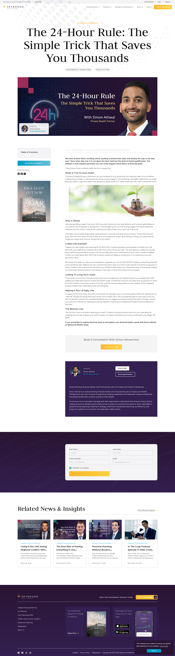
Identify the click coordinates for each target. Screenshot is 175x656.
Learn (159, 1)
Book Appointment (125, 374)
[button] (92, 7)
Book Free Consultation (34, 163)
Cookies (75, 653)
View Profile (122, 368)
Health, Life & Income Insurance (29, 619)
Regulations (96, 653)
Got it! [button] (154, 651)
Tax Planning (22, 611)
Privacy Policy (85, 653)
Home (67, 150)
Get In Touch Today (111, 347)
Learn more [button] (164, 646)
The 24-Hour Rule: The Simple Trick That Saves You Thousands (107, 150)
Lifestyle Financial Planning (27, 608)
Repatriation (22, 626)
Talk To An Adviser (163, 7)
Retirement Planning (25, 623)
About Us (21, 630)
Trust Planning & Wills (25, 615)
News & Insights (149, 1)
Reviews (167, 1)
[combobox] (71, 462)
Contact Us (38, 1)
